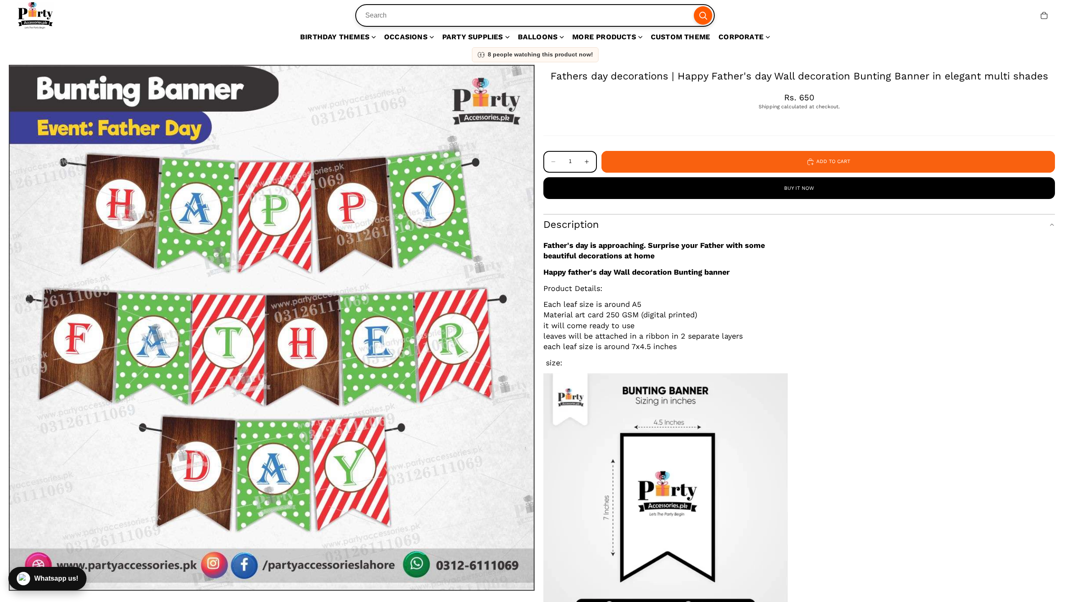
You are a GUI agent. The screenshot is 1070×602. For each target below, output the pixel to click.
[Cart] (1044, 15)
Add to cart (833, 161)
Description (571, 224)
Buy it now (799, 188)
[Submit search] (703, 15)
